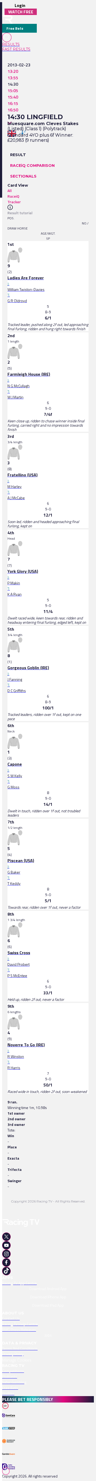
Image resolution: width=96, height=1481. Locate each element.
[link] (19, 44)
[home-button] (7, 19)
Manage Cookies (16, 1360)
